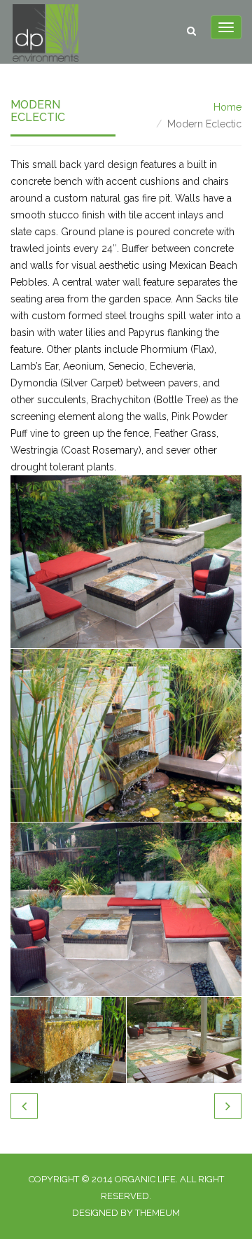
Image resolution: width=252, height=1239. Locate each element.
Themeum (157, 1213)
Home (227, 107)
